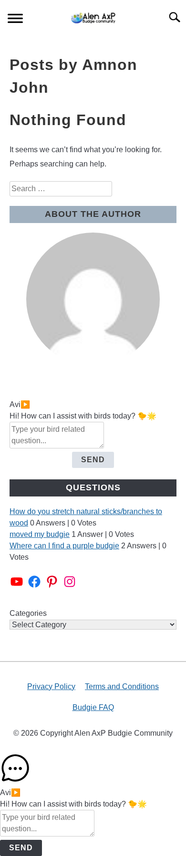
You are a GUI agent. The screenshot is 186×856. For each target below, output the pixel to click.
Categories (28, 613)
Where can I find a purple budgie (64, 546)
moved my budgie (40, 534)
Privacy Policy (51, 686)
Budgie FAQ (93, 707)
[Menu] (15, 19)
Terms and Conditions (122, 686)
